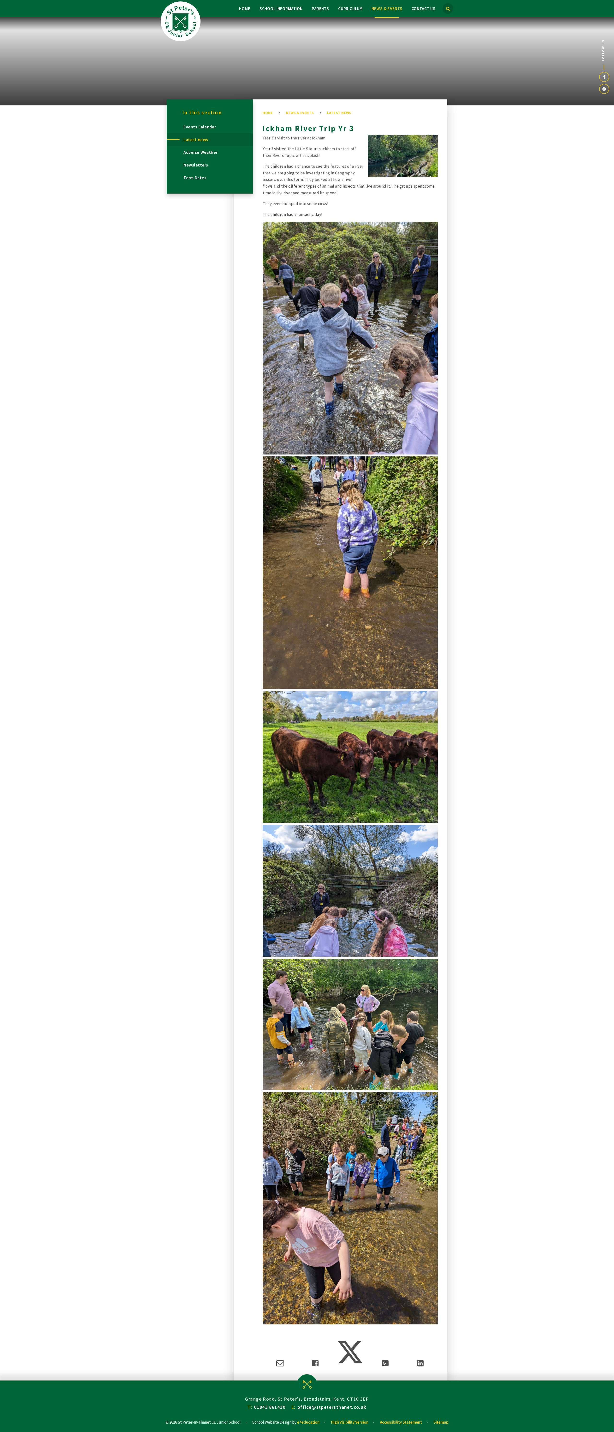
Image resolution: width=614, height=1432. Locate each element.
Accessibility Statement (401, 1422)
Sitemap (441, 1422)
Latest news (339, 112)
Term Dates (194, 177)
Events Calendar (199, 127)
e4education (308, 1422)
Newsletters (195, 165)
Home (268, 112)
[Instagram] (604, 89)
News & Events (300, 112)
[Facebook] (604, 77)
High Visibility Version (349, 1422)
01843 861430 (269, 1407)
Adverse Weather (200, 152)
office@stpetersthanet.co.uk (331, 1407)
